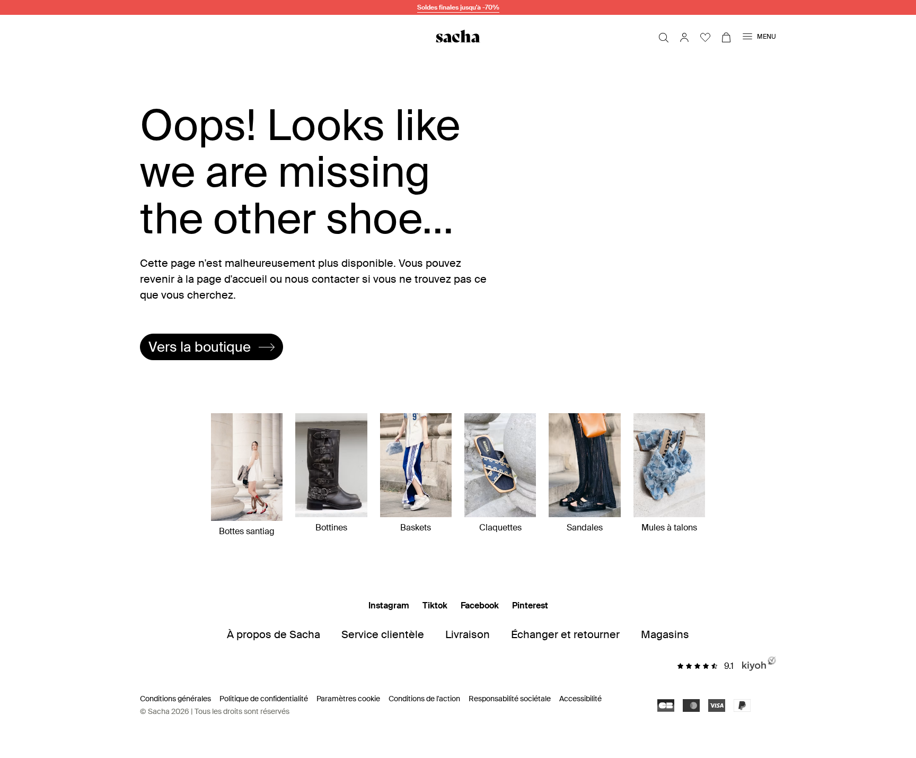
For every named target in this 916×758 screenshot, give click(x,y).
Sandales (585, 527)
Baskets (415, 527)
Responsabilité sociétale (510, 698)
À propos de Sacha (273, 634)
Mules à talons (669, 527)
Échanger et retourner (565, 634)
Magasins (665, 634)
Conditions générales (175, 698)
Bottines (331, 527)
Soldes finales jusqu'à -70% (458, 7)
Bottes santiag (247, 531)
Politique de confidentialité (263, 698)
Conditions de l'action (424, 698)
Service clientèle (382, 634)
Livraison (467, 634)
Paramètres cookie (348, 698)
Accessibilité (580, 698)
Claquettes (500, 527)
